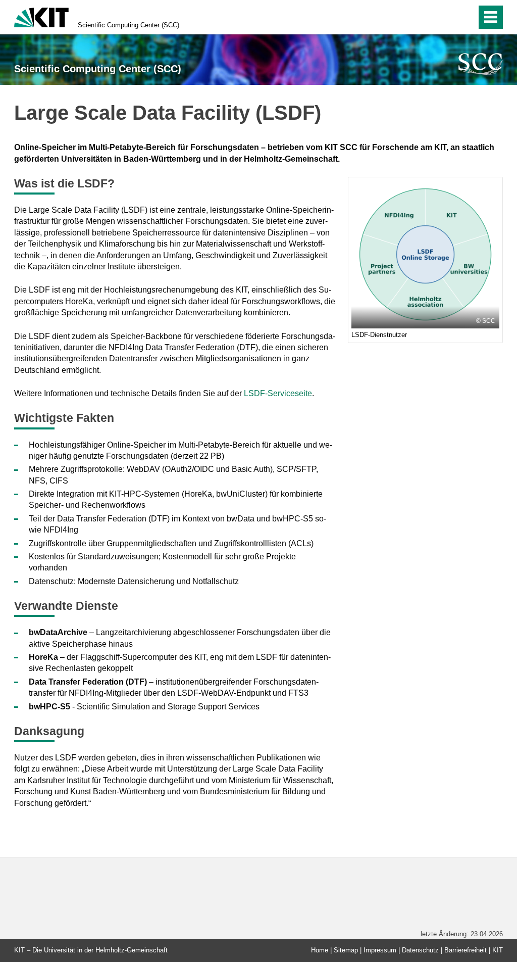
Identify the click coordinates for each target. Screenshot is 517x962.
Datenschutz (420, 950)
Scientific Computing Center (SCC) (128, 25)
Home (319, 950)
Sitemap (346, 950)
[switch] (447, 17)
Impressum (380, 950)
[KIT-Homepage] (41, 16)
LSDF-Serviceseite (278, 393)
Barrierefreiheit (465, 950)
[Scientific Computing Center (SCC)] (480, 64)
